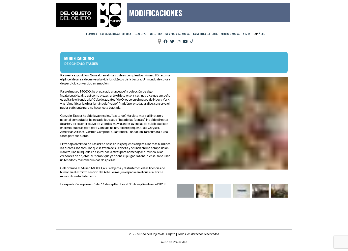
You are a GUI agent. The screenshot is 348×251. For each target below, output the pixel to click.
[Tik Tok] (191, 41)
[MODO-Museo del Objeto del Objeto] (88, 15)
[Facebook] (166, 41)
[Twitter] (172, 41)
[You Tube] (185, 41)
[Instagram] (178, 41)
